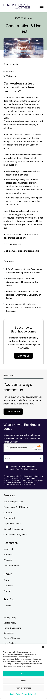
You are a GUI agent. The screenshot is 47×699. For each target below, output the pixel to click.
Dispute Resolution (12, 523)
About (6, 580)
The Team (8, 585)
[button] (43, 647)
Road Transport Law (13, 501)
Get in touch (13, 411)
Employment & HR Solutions (17, 507)
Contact (7, 591)
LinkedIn (10, 71)
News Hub (8, 549)
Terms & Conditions (12, 628)
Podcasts (8, 554)
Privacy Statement (29, 694)
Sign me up (23, 355)
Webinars (8, 560)
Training (7, 605)
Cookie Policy (15, 694)
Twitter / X (11, 76)
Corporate (8, 512)
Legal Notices (10, 643)
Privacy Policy (10, 617)
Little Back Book (11, 565)
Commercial (9, 518)
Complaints (9, 633)
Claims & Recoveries (13, 529)
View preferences (23, 688)
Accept (23, 673)
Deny (23, 681)
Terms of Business (12, 638)
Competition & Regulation (15, 534)
